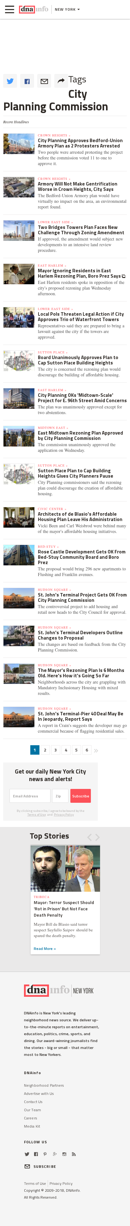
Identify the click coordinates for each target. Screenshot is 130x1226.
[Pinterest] (45, 1154)
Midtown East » (53, 427)
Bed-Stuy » (48, 546)
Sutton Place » (53, 352)
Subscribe (80, 796)
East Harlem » (52, 265)
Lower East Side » (55, 222)
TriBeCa (42, 897)
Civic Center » (52, 509)
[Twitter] (27, 1154)
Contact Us (33, 1102)
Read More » (45, 948)
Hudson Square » (54, 589)
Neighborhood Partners (44, 1085)
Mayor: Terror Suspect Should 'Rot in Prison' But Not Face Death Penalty (64, 908)
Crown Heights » (54, 135)
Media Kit (32, 1126)
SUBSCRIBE (44, 1166)
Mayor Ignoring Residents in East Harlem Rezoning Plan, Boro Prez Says (80, 273)
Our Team (32, 1110)
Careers (30, 1118)
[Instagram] (64, 1154)
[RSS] (74, 1154)
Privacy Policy (64, 814)
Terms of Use (36, 814)
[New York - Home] (33, 9)
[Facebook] (36, 1154)
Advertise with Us (39, 1093)
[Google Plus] (55, 1154)
